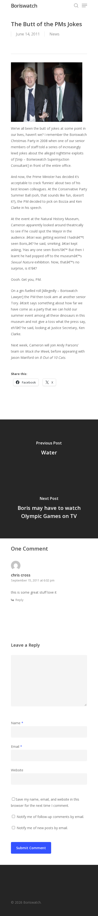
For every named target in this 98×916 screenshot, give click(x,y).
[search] (76, 5)
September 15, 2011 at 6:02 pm (32, 580)
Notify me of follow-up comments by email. (50, 816)
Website (17, 770)
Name (17, 723)
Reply (19, 600)
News (54, 34)
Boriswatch (24, 5)
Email (16, 746)
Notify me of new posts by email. (42, 828)
